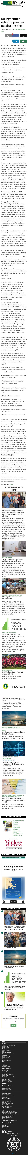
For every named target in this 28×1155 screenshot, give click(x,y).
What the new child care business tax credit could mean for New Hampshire (13, 636)
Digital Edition (5, 1110)
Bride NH (4, 1125)
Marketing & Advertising (7, 1074)
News (11, 484)
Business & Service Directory (8, 1096)
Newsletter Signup (6, 1093)
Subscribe (15, 824)
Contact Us (4, 1097)
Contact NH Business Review (8, 1115)
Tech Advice (5, 1071)
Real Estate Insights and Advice (9, 1076)
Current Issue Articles (18, 820)
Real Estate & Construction (13, 796)
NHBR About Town (7, 670)
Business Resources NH (7, 1106)
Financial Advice (5, 1073)
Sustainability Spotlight (7, 1081)
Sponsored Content (6, 1060)
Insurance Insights (6, 1079)
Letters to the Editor (6, 1089)
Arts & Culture (6, 595)
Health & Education (6, 1050)
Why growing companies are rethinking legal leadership (12, 560)
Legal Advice (8, 557)
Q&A (3, 1064)
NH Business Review (14, 3)
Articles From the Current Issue (9, 1111)
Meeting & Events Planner (8, 1104)
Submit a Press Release (7, 1117)
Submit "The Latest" (18, 833)
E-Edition (15, 822)
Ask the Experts (7, 756)
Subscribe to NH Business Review (9, 1112)
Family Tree (4, 1130)
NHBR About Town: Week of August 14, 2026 (12, 673)
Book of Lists (5, 1102)
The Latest (5, 697)
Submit (13, 1025)
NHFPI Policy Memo (11, 632)
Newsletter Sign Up (6, 1116)
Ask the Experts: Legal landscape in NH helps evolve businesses (13, 764)
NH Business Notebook (7, 1085)
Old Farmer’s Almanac (7, 1129)
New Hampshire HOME (7, 1124)
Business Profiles (6, 1066)
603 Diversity (5, 1126)
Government (20, 509)
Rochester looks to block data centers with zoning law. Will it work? (13, 800)
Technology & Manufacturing (8, 1045)
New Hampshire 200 (7, 1101)
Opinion (4, 1087)
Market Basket (15, 595)
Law (3, 557)
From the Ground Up (6, 1059)
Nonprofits (4, 1055)
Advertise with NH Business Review (10, 1113)
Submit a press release (16, 832)
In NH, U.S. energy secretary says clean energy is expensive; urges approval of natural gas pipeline (13, 513)
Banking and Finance (6, 1052)
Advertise (15, 829)
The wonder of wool (10, 947)
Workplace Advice (6, 1078)
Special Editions (5, 1094)
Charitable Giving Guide (7, 1103)
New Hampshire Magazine (8, 1122)
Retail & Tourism (5, 1047)
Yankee (4, 1127)
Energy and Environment (9, 509)
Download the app (17, 835)
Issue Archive (16, 827)
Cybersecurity (5, 1057)
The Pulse (4, 1043)
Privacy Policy (14, 1135)
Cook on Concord (6, 1088)
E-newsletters (16, 825)
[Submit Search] (22, 6)
